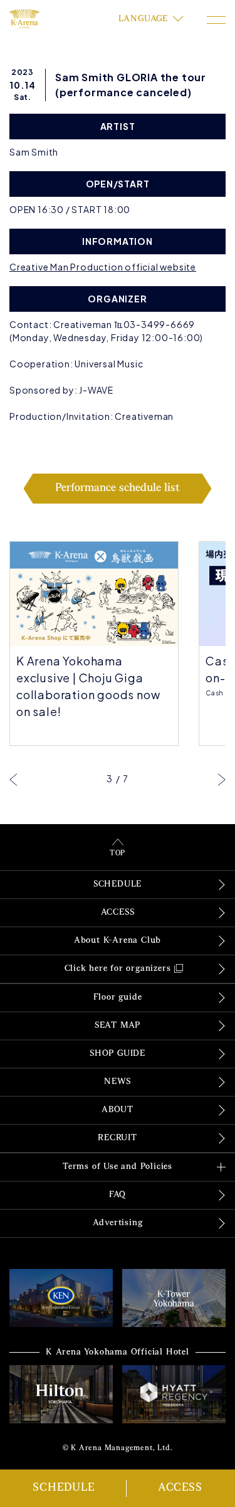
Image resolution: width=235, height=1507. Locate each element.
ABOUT (117, 1110)
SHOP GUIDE (117, 1054)
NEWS (117, 1082)
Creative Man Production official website (102, 266)
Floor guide (117, 997)
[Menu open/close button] (216, 20)
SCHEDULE (63, 1488)
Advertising (118, 1223)
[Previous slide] (13, 779)
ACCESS (180, 1488)
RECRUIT (117, 1138)
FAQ (117, 1195)
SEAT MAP (117, 1026)
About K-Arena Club (117, 941)
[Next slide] (221, 779)
